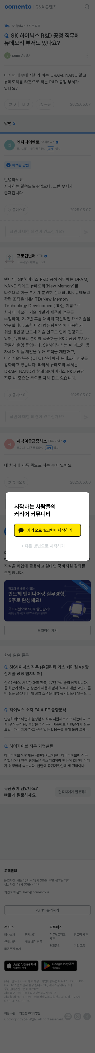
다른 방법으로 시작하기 (45, 546)
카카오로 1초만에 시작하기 (50, 530)
